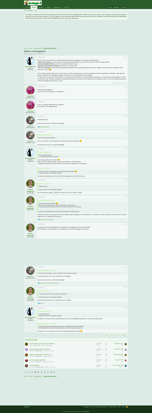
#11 (126, 287)
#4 (126, 116)
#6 (126, 148)
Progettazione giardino (46, 345)
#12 (126, 308)
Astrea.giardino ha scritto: (45, 200)
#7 (126, 180)
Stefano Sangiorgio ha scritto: (46, 270)
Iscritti (66, 7)
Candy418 (30, 96)
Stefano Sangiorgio (30, 190)
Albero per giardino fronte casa (40, 354)
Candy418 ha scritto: (44, 135)
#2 (126, 86)
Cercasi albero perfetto (37, 360)
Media (48, 7)
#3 (126, 101)
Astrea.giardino (29, 54)
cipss (122, 350)
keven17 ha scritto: (43, 168)
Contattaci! (86, 407)
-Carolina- (31, 361)
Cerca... (36, 10)
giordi (122, 361)
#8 (126, 197)
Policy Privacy (112, 407)
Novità (41, 7)
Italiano (28, 407)
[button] (44, 7)
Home (27, 7)
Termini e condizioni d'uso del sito (99, 407)
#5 (126, 131)
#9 (126, 224)
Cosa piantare (34, 365)
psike (30, 345)
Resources (57, 7)
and (47, 219)
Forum (34, 7)
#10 (126, 267)
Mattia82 (31, 350)
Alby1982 (31, 356)
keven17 (30, 126)
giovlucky (31, 367)
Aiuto (119, 407)
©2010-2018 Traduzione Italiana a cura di (76, 411)
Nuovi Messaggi (28, 10)
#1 (126, 57)
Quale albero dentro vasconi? (39, 349)
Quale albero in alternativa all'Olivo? (42, 344)
